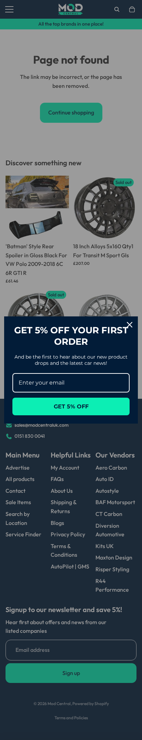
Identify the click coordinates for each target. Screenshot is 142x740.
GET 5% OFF (71, 406)
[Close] (129, 324)
